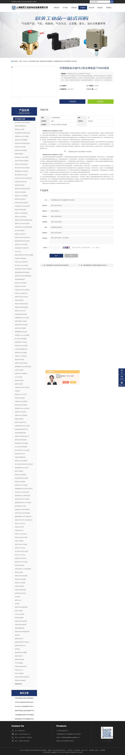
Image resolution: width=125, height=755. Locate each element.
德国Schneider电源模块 (21, 460)
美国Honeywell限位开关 (21, 293)
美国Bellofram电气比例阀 (21, 157)
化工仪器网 (77, 750)
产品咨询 (72, 101)
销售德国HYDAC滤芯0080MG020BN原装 (57, 265)
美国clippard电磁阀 (20, 481)
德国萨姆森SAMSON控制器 (22, 241)
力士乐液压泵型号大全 (62, 730)
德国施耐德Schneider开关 (22, 467)
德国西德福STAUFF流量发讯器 (23, 516)
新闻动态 (74, 7)
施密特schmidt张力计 (20, 234)
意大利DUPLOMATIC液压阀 (22, 122)
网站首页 (56, 7)
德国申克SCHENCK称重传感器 (23, 276)
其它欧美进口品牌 (34, 61)
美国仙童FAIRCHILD (20, 645)
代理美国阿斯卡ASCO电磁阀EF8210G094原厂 (68, 734)
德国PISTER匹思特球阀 (21, 607)
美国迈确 (17, 649)
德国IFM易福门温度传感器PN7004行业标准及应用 (25, 710)
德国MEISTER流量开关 (21, 373)
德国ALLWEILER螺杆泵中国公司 (65, 741)
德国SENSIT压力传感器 (21, 562)
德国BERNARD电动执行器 (22, 436)
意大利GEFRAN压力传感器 (22, 167)
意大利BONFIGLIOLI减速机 (22, 450)
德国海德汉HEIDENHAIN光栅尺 (23, 269)
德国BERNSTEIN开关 (20, 558)
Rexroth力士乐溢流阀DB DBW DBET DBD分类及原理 (25, 706)
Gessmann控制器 (19, 614)
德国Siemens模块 (19, 129)
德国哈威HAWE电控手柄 (21, 429)
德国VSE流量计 (19, 384)
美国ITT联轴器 (19, 610)
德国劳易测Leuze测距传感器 (22, 495)
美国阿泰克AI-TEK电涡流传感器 (23, 227)
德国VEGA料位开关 (20, 453)
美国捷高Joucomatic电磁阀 (22, 335)
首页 (20, 61)
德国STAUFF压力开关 (21, 394)
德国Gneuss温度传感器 (21, 213)
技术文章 (91, 7)
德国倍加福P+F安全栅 (21, 342)
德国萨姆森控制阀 (19, 628)
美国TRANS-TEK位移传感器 (22, 513)
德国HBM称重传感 (20, 279)
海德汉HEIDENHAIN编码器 (22, 677)
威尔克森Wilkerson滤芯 (21, 174)
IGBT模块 (17, 596)
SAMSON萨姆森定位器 (21, 349)
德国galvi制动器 (19, 419)
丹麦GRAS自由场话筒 (21, 624)
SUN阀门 (17, 603)
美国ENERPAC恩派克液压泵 (22, 143)
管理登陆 (102, 750)
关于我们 (65, 7)
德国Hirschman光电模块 (21, 195)
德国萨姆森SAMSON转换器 (22, 272)
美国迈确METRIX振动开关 (22, 248)
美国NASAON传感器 (20, 192)
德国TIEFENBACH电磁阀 (21, 160)
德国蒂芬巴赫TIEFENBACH (22, 642)
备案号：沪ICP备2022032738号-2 (57, 750)
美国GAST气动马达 (20, 548)
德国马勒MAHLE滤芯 (20, 506)
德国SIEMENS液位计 (20, 199)
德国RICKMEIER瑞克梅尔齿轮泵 (23, 220)
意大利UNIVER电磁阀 (20, 338)
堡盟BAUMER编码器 (20, 680)
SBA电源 (17, 391)
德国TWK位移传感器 (20, 209)
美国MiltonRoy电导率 (20, 412)
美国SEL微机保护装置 (21, 666)
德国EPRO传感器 (19, 659)
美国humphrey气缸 (20, 523)
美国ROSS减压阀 (19, 565)
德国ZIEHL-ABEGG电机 (21, 244)
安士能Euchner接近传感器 (22, 492)
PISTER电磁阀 (19, 663)
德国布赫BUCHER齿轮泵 (21, 443)
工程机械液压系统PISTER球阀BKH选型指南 (25, 714)
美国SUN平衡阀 (19, 370)
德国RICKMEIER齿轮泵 (21, 363)
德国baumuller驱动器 (20, 216)
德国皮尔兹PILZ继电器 (46, 61)
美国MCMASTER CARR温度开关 (23, 520)
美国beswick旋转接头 (20, 474)
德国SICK (17, 635)
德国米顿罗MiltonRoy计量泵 (22, 425)
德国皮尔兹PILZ (19, 638)
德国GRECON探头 (20, 398)
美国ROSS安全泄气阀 (21, 181)
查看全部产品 (18, 684)
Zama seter (18, 251)
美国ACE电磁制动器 (20, 457)
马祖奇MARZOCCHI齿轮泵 (22, 387)
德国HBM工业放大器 (20, 286)
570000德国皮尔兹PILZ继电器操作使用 (25, 698)
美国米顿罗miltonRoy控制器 (22, 206)
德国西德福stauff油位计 (21, 331)
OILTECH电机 (18, 377)
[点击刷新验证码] (66, 247)
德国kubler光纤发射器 (21, 283)
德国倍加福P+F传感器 (21, 321)
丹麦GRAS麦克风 (19, 586)
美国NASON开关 (19, 527)
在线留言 (100, 7)
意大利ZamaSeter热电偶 (21, 265)
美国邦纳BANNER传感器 (21, 478)
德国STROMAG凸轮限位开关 (22, 237)
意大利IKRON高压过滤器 (21, 551)
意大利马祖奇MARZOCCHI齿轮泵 (24, 464)
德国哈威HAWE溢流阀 (21, 314)
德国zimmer (18, 600)
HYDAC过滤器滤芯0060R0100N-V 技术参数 (25, 702)
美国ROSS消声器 (19, 359)
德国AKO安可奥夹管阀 (21, 621)
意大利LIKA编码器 (20, 230)
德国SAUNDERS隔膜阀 (21, 140)
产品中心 (25, 61)
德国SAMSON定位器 (20, 593)
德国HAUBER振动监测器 (21, 307)
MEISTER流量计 (19, 673)
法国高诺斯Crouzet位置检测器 (23, 568)
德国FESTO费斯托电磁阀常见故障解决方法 (68, 737)
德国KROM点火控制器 (21, 352)
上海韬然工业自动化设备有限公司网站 (26, 1)
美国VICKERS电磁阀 (20, 328)
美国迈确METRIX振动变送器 (22, 133)
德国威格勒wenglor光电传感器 (23, 366)
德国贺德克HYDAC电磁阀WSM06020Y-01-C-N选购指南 (25, 719)
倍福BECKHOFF (19, 530)
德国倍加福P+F (19, 656)
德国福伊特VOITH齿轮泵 (21, 171)
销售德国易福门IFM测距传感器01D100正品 (94, 265)
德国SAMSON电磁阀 (20, 579)
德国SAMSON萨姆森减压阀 (22, 631)
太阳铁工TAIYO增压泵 (21, 356)
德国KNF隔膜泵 (19, 153)
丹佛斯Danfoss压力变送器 (22, 136)
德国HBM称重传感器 (20, 432)
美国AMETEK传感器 (20, 146)
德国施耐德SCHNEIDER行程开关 (23, 488)
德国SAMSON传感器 (20, 589)
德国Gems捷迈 (19, 572)
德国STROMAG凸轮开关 (21, 296)
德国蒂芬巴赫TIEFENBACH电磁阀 (24, 255)
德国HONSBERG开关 (20, 422)
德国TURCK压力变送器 (21, 544)
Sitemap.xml (84, 750)
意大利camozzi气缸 (20, 555)
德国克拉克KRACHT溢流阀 (22, 499)
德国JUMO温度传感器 (21, 439)
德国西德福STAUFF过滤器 (22, 317)
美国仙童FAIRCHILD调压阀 (22, 289)
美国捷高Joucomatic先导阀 (22, 408)
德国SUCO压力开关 (20, 310)
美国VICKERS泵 (19, 380)
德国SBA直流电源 (19, 185)
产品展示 (82, 7)
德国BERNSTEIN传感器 (21, 324)
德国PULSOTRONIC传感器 (22, 223)
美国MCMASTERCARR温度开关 (23, 178)
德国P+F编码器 (19, 471)
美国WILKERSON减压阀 (21, 202)
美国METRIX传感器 (20, 582)
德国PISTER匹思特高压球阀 (22, 188)
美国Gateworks (19, 670)
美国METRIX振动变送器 (21, 164)
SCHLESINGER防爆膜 (21, 446)
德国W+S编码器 (19, 541)
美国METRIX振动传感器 (21, 303)
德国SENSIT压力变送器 (21, 485)
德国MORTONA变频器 (21, 150)
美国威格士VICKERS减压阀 (22, 509)
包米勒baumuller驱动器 (21, 401)
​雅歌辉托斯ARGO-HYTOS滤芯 (23, 502)
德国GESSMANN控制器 (21, 575)
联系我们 (109, 7)
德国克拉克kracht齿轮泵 (21, 345)
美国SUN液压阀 (19, 300)
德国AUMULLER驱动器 (21, 415)
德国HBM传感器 (19, 617)
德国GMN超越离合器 (20, 126)
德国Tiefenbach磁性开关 (21, 262)
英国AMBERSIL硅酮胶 (21, 652)
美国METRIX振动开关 (21, 258)
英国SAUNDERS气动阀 (21, 537)
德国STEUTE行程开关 (21, 534)
